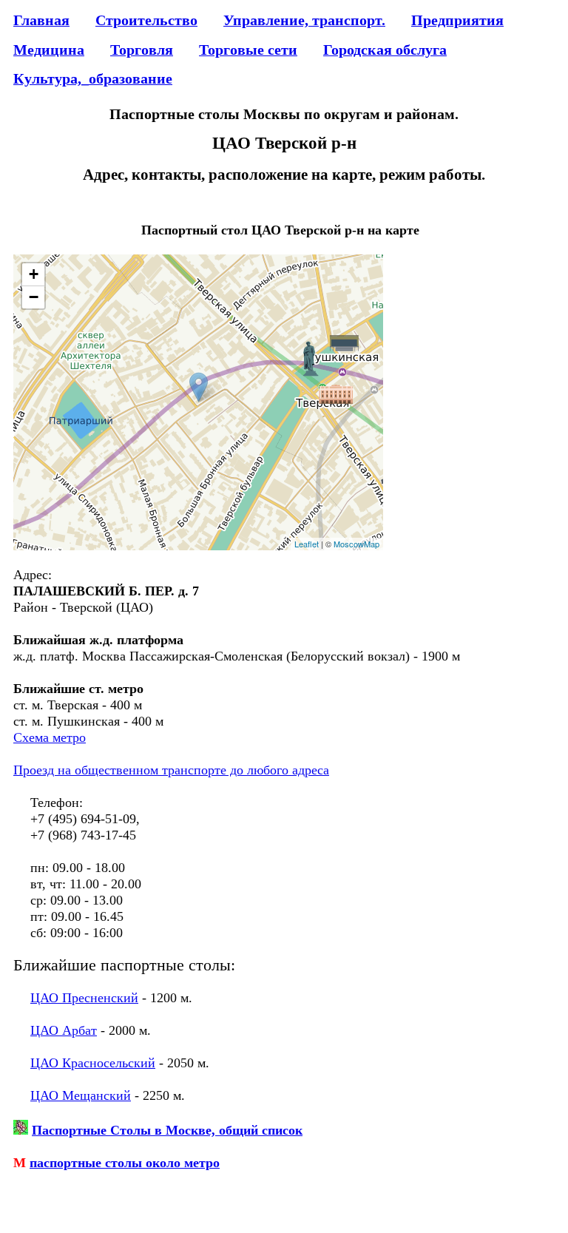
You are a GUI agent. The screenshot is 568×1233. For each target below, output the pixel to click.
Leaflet (306, 544)
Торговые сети (248, 49)
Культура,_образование (92, 78)
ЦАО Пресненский (84, 997)
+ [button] (33, 274)
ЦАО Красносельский (92, 1062)
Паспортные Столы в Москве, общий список (167, 1130)
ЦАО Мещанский (80, 1095)
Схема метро (49, 737)
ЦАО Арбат (63, 1030)
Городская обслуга (385, 49)
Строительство (146, 20)
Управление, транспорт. (304, 20)
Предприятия (457, 20)
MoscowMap (356, 544)
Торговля (141, 49)
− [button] (33, 297)
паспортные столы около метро (125, 1162)
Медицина (48, 49)
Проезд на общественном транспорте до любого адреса (171, 770)
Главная (41, 20)
